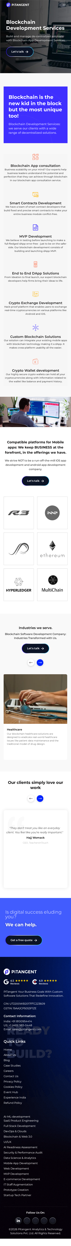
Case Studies (12, 1065)
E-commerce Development (22, 1179)
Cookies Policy (13, 1086)
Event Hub (11, 1092)
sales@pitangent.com (26, 1029)
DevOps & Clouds (15, 1131)
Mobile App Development (21, 1163)
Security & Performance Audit (23, 1152)
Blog (7, 1060)
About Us (10, 1055)
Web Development (16, 1168)
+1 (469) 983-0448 (20, 1025)
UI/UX (7, 1142)
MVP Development (16, 1173)
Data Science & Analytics (20, 1157)
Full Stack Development (20, 1126)
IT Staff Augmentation (18, 1184)
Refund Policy (13, 1102)
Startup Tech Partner (17, 1195)
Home (8, 1049)
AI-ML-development (17, 1116)
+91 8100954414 (21, 1021)
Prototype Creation (16, 1189)
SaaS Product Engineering (21, 1120)
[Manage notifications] (7, 1231)
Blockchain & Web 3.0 (18, 1136)
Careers (9, 1070)
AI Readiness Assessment (20, 1147)
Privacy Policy (12, 1081)
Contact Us (11, 1076)
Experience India (15, 1097)
